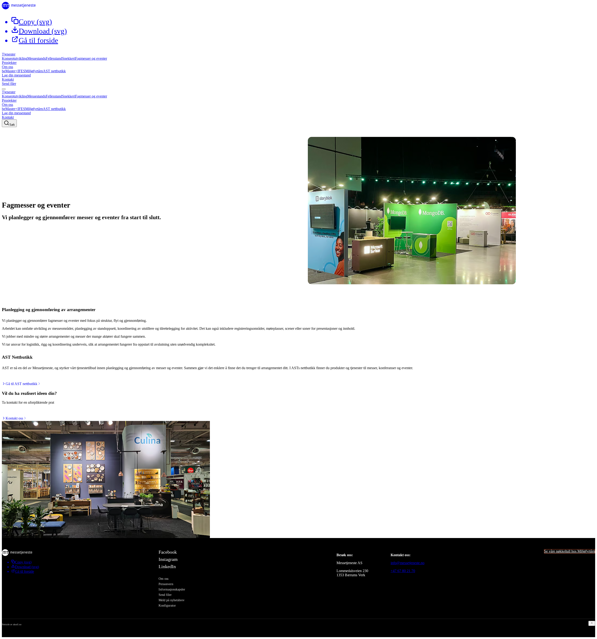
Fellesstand (54, 58)
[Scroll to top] (591, 623)
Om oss (7, 67)
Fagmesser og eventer (91, 58)
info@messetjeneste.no (407, 563)
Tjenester (8, 54)
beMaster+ (9, 71)
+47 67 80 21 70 (403, 571)
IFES (21, 71)
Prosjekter (9, 63)
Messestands (36, 58)
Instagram (168, 559)
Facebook (168, 552)
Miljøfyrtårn (34, 71)
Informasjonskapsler (172, 589)
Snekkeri (68, 58)
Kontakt (8, 79)
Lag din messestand (16, 75)
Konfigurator (167, 605)
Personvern (166, 584)
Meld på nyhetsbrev (171, 600)
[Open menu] (4, 89)
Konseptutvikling (14, 58)
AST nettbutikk (54, 71)
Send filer (9, 84)
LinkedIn (167, 566)
